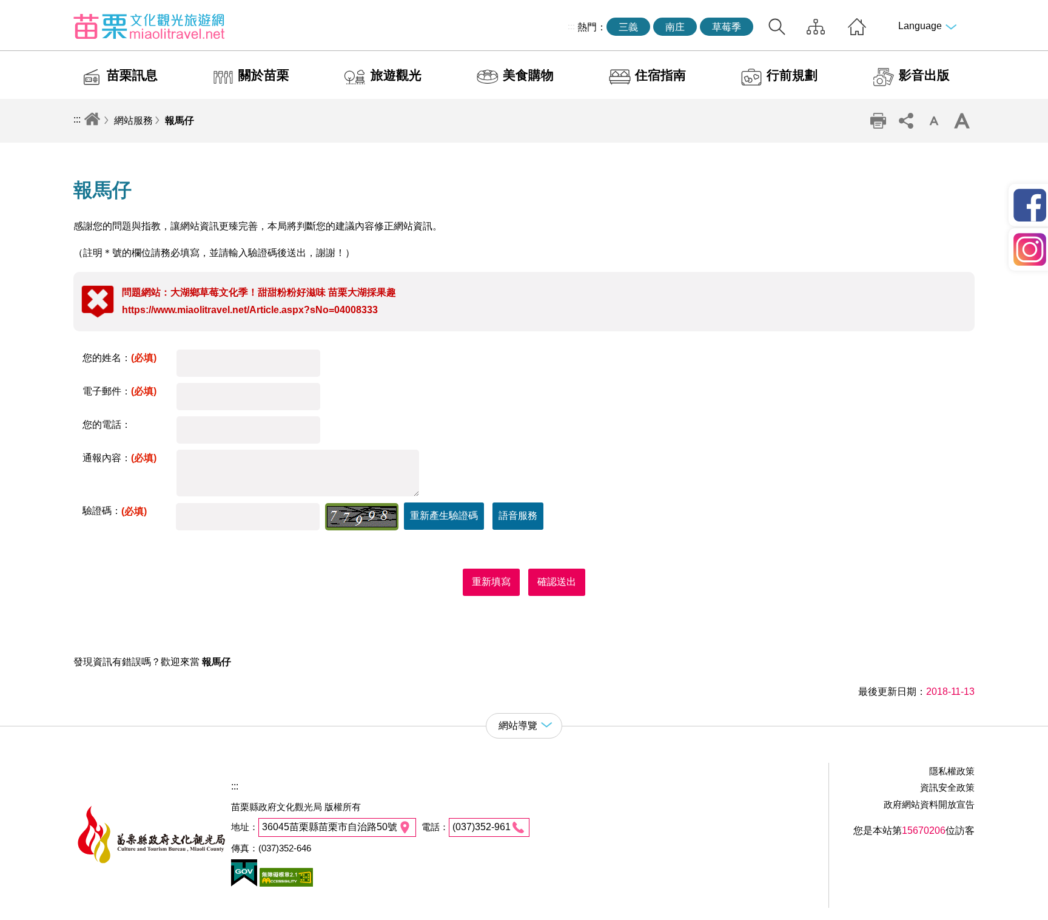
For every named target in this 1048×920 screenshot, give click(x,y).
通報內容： (119, 458)
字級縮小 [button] (934, 120)
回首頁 (857, 27)
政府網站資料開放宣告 (929, 804)
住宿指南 (660, 75)
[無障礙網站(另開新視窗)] (285, 883)
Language (920, 26)
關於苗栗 (263, 75)
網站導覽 (816, 27)
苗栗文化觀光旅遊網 (149, 26)
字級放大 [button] (962, 120)
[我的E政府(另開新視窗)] (244, 883)
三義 (628, 27)
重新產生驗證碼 (444, 515)
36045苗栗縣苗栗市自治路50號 (329, 827)
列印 (878, 120)
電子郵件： (119, 391)
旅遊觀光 (396, 75)
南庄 (675, 27)
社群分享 (906, 120)
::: (571, 26)
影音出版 (924, 75)
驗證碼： (114, 511)
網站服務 (133, 120)
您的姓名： (119, 358)
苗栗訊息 (132, 75)
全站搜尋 (777, 27)
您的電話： (106, 424)
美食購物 (528, 75)
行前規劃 (792, 75)
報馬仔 (179, 120)
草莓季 (726, 27)
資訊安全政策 (947, 787)
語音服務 (518, 515)
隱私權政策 (952, 771)
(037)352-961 (481, 827)
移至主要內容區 (34, 10)
